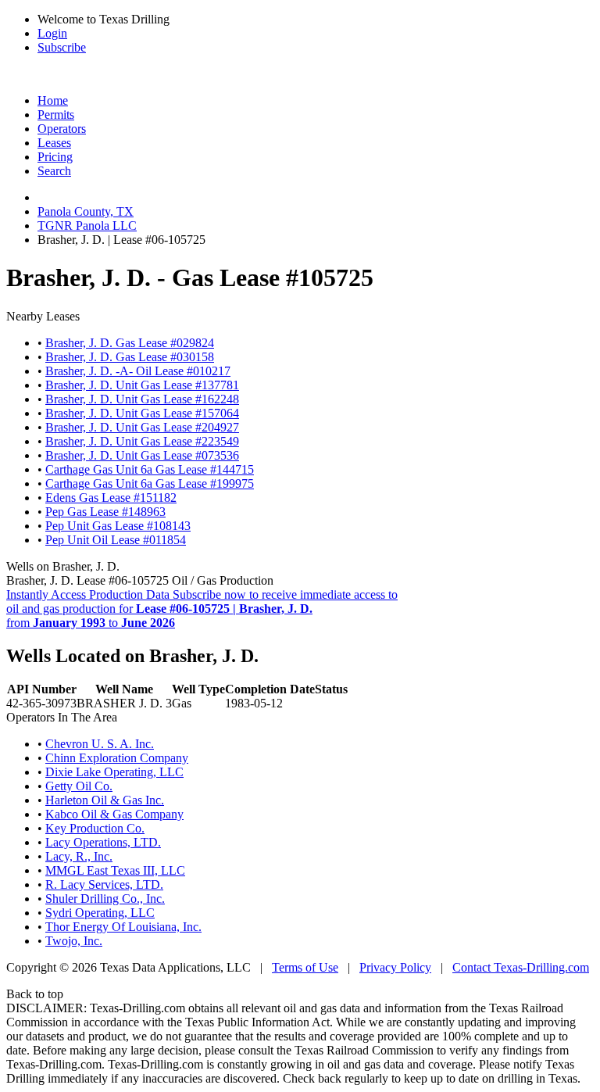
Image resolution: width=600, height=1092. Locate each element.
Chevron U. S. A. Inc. (99, 743)
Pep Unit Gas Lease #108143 (118, 525)
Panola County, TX (86, 211)
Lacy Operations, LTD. (103, 842)
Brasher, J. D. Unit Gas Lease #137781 (142, 385)
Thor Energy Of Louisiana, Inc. (123, 926)
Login (52, 33)
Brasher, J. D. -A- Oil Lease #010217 (137, 371)
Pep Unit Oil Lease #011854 (115, 539)
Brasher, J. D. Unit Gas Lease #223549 (142, 441)
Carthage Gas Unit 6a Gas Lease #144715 (149, 469)
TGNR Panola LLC (87, 225)
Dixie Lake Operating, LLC (114, 772)
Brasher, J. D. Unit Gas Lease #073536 (142, 455)
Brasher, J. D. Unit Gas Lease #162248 (142, 399)
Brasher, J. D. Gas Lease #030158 (129, 356)
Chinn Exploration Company (116, 757)
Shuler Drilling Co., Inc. (105, 898)
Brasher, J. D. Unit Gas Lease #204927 (142, 427)
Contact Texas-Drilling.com (520, 967)
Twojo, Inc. (73, 940)
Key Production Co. (95, 828)
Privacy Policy (395, 967)
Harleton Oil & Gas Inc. (104, 800)
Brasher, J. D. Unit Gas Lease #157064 (142, 413)
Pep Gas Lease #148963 (105, 511)
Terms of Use (305, 967)
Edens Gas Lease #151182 (111, 497)
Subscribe (62, 47)
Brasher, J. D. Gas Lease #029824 (129, 342)
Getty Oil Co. (78, 786)
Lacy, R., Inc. (78, 856)
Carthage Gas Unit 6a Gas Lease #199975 (149, 483)
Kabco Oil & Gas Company (114, 814)
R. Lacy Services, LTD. (104, 884)
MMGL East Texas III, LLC (115, 870)
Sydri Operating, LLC (100, 912)
